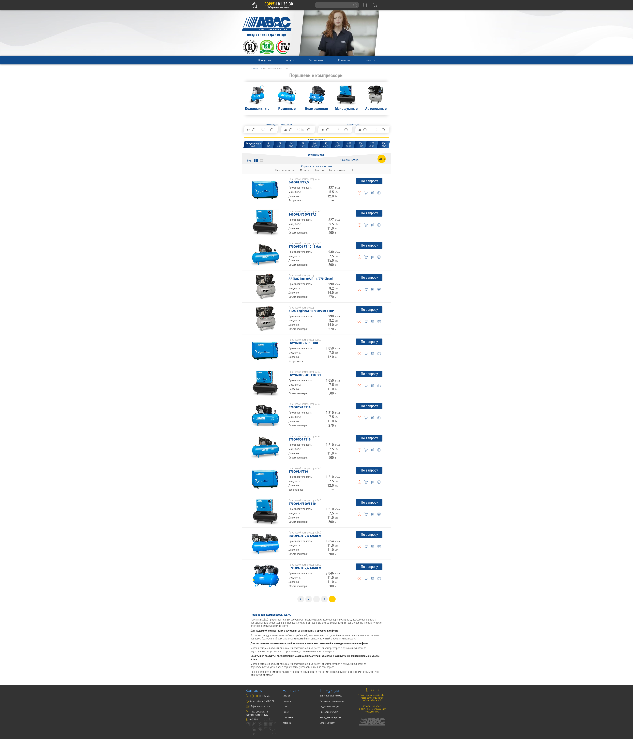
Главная (286, 695)
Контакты (344, 60)
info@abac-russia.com (278, 7)
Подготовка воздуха (329, 706)
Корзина (287, 723)
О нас (285, 706)
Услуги (290, 60)
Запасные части (327, 723)
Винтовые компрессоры (331, 695)
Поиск (285, 712)
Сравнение (288, 717)
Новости (370, 60)
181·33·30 (278, 3)
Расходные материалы (330, 717)
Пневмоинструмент (329, 712)
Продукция (264, 60)
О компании (316, 60)
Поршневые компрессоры (332, 701)
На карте (253, 719)
